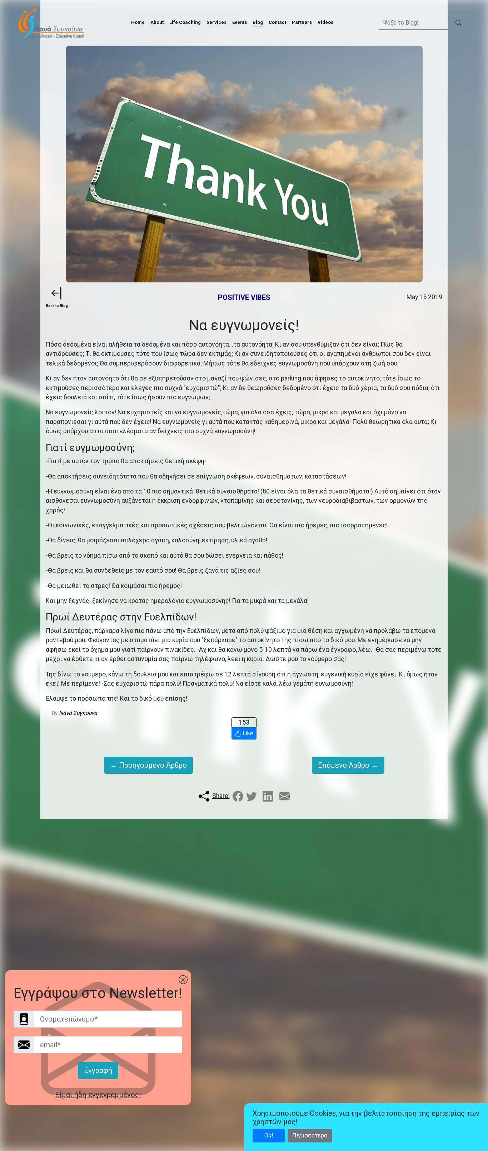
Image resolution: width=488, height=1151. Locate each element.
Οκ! (268, 1135)
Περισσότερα (309, 1135)
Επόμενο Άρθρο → (348, 765)
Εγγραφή (98, 1070)
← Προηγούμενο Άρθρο (148, 765)
